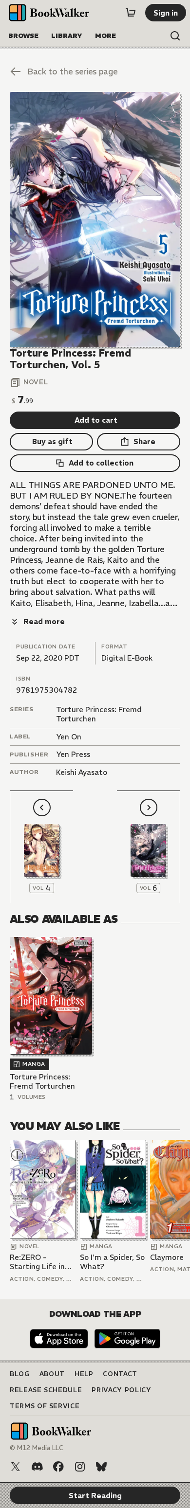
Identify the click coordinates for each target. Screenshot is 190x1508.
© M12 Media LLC (36, 1448)
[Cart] (130, 12)
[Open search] (175, 36)
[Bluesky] (101, 1466)
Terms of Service (44, 1406)
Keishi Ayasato (81, 772)
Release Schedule (46, 1390)
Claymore (167, 1257)
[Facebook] (58, 1466)
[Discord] (37, 1466)
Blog (20, 1374)
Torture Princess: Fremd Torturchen (42, 1081)
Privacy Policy (121, 1390)
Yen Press (73, 754)
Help (84, 1374)
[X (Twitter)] (15, 1466)
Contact (120, 1374)
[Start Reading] (95, 219)
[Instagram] (80, 1466)
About (52, 1374)
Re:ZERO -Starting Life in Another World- (38, 1262)
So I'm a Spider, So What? (112, 1262)
